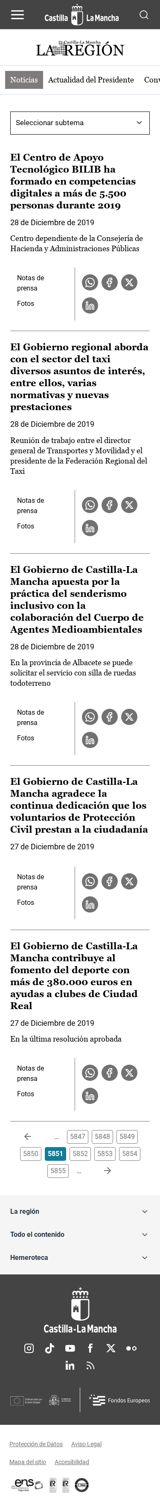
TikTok (49, 1348)
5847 (77, 1137)
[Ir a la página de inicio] (82, 14)
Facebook (90, 1348)
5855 (58, 1171)
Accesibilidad (72, 1462)
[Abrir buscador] (144, 14)
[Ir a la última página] (101, 1171)
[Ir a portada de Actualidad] (80, 49)
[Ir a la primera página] (35, 1137)
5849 (127, 1137)
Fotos (25, 303)
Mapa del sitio (27, 1462)
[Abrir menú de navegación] (17, 14)
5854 (129, 1154)
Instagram (29, 1348)
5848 (102, 1137)
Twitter (111, 1348)
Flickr (131, 1348)
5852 (80, 1154)
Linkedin (70, 1365)
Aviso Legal (86, 1444)
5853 (105, 1154)
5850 (30, 1154)
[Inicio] (80, 1310)
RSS (90, 1365)
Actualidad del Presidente (91, 79)
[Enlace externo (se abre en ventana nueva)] (65, 1485)
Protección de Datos (36, 1444)
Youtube (70, 1348)
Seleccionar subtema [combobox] (50, 122)
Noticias (24, 79)
